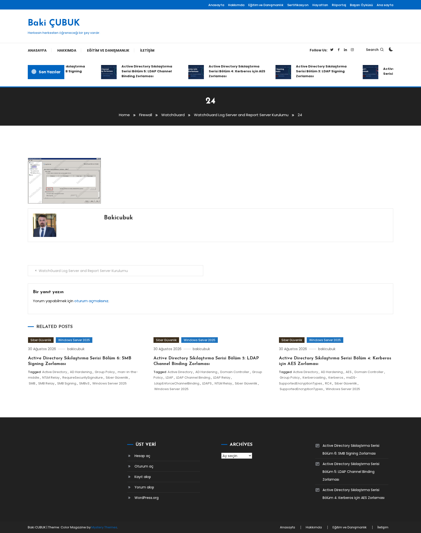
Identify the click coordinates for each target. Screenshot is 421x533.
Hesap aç (142, 455)
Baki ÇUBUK (54, 23)
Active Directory (54, 372)
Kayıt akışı (142, 476)
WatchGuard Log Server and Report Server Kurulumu (83, 270)
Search (372, 49)
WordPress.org (146, 497)
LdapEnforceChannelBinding (176, 383)
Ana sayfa (385, 5)
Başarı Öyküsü (361, 5)
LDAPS (207, 383)
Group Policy (105, 372)
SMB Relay (46, 383)
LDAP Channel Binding (193, 377)
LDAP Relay (221, 377)
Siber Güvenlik (40, 340)
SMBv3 (84, 383)
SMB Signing (66, 383)
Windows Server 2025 (74, 340)
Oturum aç (143, 466)
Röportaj (339, 5)
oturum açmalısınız (91, 300)
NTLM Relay (50, 377)
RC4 (328, 383)
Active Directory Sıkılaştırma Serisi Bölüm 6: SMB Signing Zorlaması (351, 449)
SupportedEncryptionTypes (301, 389)
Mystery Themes (104, 527)
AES (349, 372)
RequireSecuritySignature (82, 377)
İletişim (147, 50)
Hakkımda (236, 5)
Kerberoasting (314, 377)
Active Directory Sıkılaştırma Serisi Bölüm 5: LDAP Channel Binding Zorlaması (142, 71)
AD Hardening (81, 372)
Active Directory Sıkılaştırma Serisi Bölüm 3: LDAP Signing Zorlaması (316, 71)
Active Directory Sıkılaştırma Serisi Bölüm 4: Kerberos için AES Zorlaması (232, 71)
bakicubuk (118, 218)
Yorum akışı (144, 487)
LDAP (169, 377)
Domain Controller (234, 372)
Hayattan (320, 5)
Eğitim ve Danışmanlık (265, 5)
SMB (32, 383)
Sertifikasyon (297, 5)
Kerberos (335, 377)
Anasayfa (216, 5)
